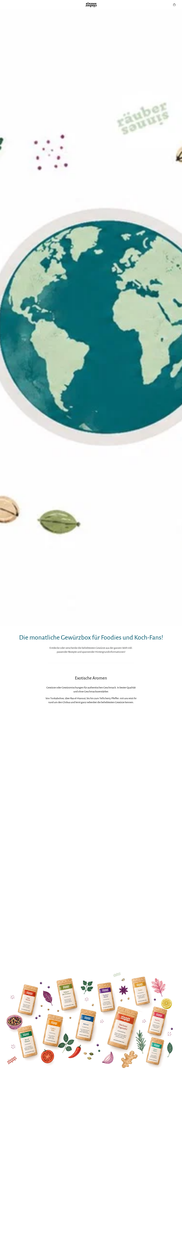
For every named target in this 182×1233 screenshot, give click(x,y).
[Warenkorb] (174, 5)
